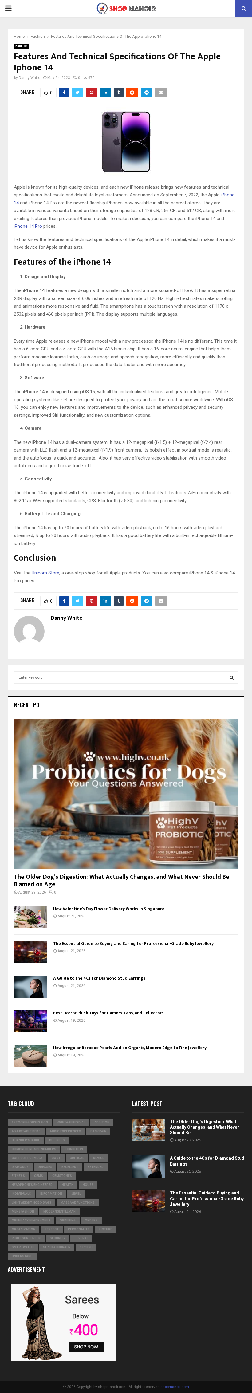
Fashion (21, 46)
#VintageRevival (71, 1122)
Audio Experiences (65, 1131)
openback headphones (31, 1220)
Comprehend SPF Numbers (34, 1149)
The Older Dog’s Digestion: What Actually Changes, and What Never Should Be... (204, 1127)
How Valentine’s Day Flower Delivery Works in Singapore (108, 908)
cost (56, 1158)
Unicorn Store (45, 573)
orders (91, 1220)
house (88, 1184)
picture (105, 1229)
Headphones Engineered (32, 1184)
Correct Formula (27, 1158)
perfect (52, 1229)
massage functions (78, 1202)
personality (78, 1229)
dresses (45, 1167)
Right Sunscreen (26, 1238)
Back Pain (98, 1131)
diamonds (20, 1167)
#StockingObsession (30, 1122)
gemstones (62, 1176)
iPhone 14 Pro (28, 226)
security (57, 1238)
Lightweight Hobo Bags (31, 1202)
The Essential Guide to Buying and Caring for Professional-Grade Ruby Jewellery (133, 943)
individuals (21, 1193)
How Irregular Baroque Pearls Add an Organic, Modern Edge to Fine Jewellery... (131, 1047)
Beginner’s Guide (26, 1140)
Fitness (18, 1176)
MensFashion (23, 1211)
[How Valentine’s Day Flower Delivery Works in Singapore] (30, 917)
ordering (68, 1220)
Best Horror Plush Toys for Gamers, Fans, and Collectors (108, 1012)
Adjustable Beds (26, 1131)
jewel (76, 1193)
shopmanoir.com (174, 1387)
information (51, 1193)
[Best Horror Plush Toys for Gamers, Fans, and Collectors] (30, 1021)
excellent (69, 1167)
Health (67, 1184)
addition (101, 1122)
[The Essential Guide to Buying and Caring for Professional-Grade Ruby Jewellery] (30, 952)
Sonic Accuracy (56, 1247)
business (57, 1140)
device (98, 1158)
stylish (86, 1247)
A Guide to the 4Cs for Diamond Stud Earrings (99, 978)
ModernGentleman (59, 1211)
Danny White (29, 78)
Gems (38, 1176)
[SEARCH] (231, 677)
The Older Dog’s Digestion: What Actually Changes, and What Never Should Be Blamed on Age (121, 881)
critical (77, 1158)
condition (74, 1149)
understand (22, 1256)
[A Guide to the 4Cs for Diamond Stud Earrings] (30, 987)
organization (23, 1229)
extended (96, 1167)
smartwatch (23, 1247)
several (81, 1238)
